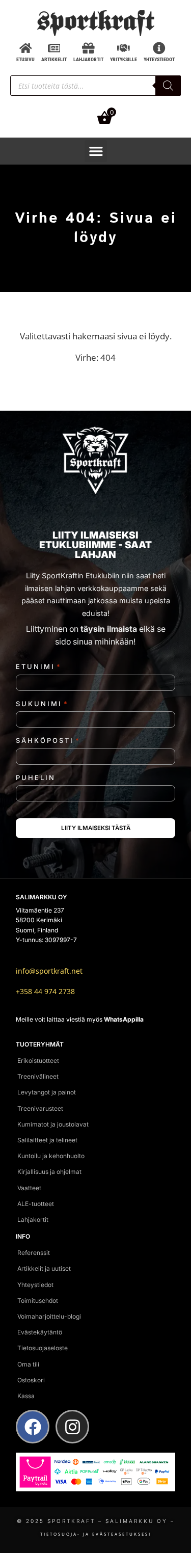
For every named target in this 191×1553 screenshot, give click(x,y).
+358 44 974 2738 (45, 991)
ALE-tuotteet (35, 1204)
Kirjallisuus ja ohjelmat (49, 1171)
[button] (95, 151)
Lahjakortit (32, 1219)
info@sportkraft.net (49, 971)
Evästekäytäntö (39, 1332)
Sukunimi (42, 703)
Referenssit (33, 1252)
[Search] (168, 85)
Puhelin (36, 777)
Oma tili (28, 1364)
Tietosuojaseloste (42, 1348)
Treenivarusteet (40, 1108)
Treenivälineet (38, 1076)
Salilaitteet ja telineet (47, 1140)
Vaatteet (29, 1188)
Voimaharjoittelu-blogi (49, 1316)
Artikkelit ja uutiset (44, 1268)
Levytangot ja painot (46, 1092)
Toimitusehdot (37, 1300)
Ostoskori (31, 1380)
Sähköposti (48, 740)
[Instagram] (72, 1426)
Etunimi (39, 666)
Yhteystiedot (35, 1285)
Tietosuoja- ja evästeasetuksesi (95, 1534)
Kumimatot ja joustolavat (53, 1124)
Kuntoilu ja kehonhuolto (51, 1156)
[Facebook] (32, 1426)
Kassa (26, 1396)
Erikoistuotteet (38, 1060)
